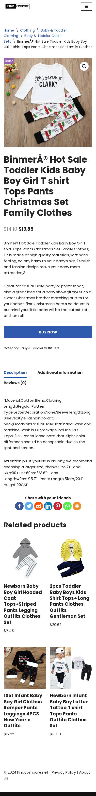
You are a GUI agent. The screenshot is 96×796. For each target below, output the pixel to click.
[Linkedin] (48, 506)
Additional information (59, 372)
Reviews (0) (15, 382)
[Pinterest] (57, 506)
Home (9, 30)
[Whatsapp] (67, 506)
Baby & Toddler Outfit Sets (39, 348)
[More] (77, 506)
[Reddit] (38, 506)
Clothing (27, 30)
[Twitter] (29, 506)
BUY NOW (48, 332)
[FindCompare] (18, 6)
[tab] (15, 373)
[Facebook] (19, 506)
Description (15, 372)
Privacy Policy (64, 772)
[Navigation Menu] (86, 6)
